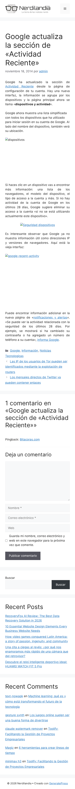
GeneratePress (58, 783)
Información (30, 350)
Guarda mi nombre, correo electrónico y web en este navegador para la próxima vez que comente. (37, 540)
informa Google (48, 340)
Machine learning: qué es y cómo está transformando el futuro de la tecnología (35, 701)
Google (15, 350)
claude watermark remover (24, 728)
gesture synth (14, 715)
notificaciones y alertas (50, 317)
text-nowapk (14, 696)
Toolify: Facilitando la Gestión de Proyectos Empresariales (31, 734)
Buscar (10, 578)
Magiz (9, 747)
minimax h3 (13, 761)
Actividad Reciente (19, 86)
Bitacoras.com (30, 439)
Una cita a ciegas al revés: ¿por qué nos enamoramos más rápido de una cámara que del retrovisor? (36, 651)
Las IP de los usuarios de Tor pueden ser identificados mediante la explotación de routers (36, 367)
